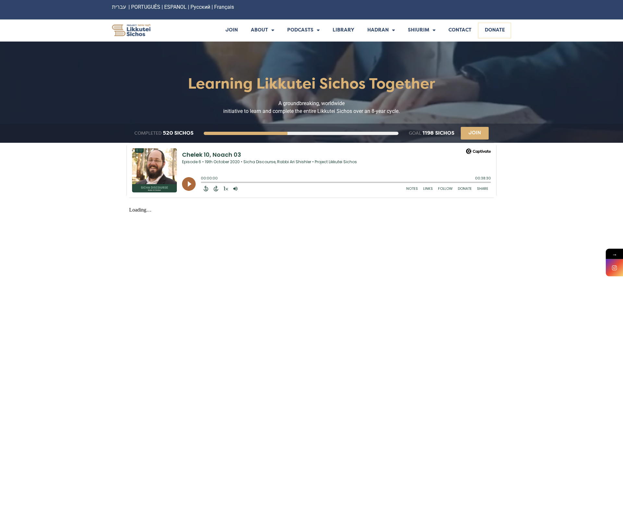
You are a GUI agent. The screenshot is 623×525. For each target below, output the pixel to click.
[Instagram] (614, 267)
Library (343, 30)
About (259, 30)
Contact (459, 30)
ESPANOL (175, 7)
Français (224, 7)
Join (232, 30)
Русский (201, 7)
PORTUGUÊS (145, 7)
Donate (495, 30)
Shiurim (418, 30)
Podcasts (300, 30)
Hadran (378, 30)
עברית (119, 7)
